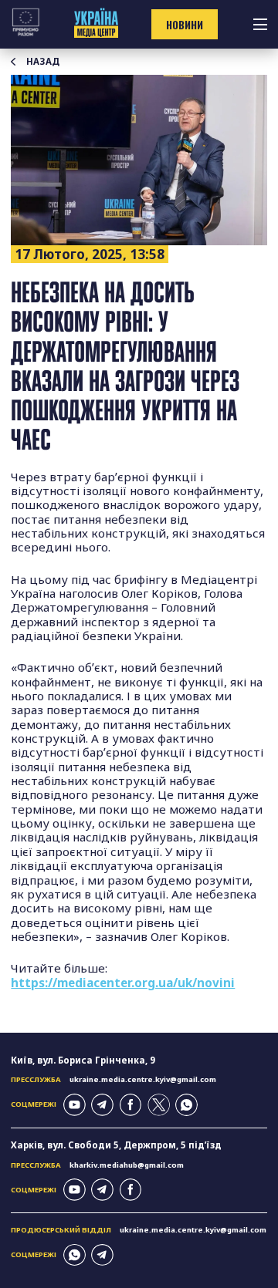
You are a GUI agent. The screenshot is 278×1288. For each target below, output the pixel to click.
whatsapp (186, 1105)
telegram (102, 1105)
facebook (131, 1105)
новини (184, 24)
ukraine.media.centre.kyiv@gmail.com (143, 1079)
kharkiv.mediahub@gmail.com (127, 1165)
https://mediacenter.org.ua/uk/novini (123, 982)
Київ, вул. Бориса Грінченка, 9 (83, 1060)
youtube (74, 1105)
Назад (42, 61)
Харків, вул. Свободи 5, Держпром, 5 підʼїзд (116, 1145)
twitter (158, 1105)
